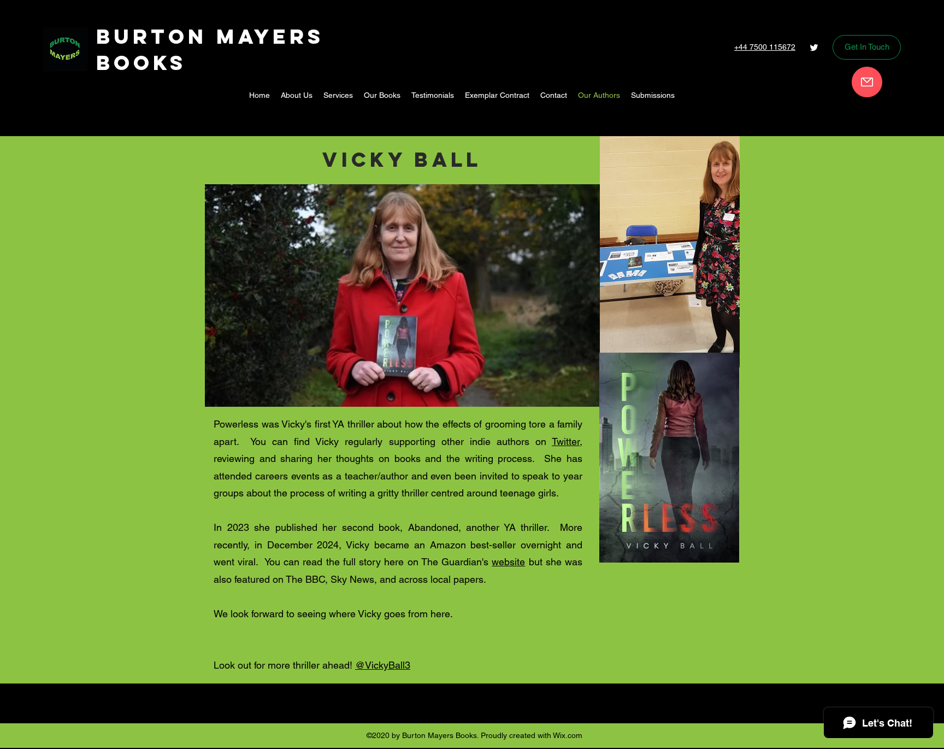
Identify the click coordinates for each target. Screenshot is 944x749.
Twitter (566, 441)
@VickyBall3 (382, 665)
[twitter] (814, 47)
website (508, 561)
